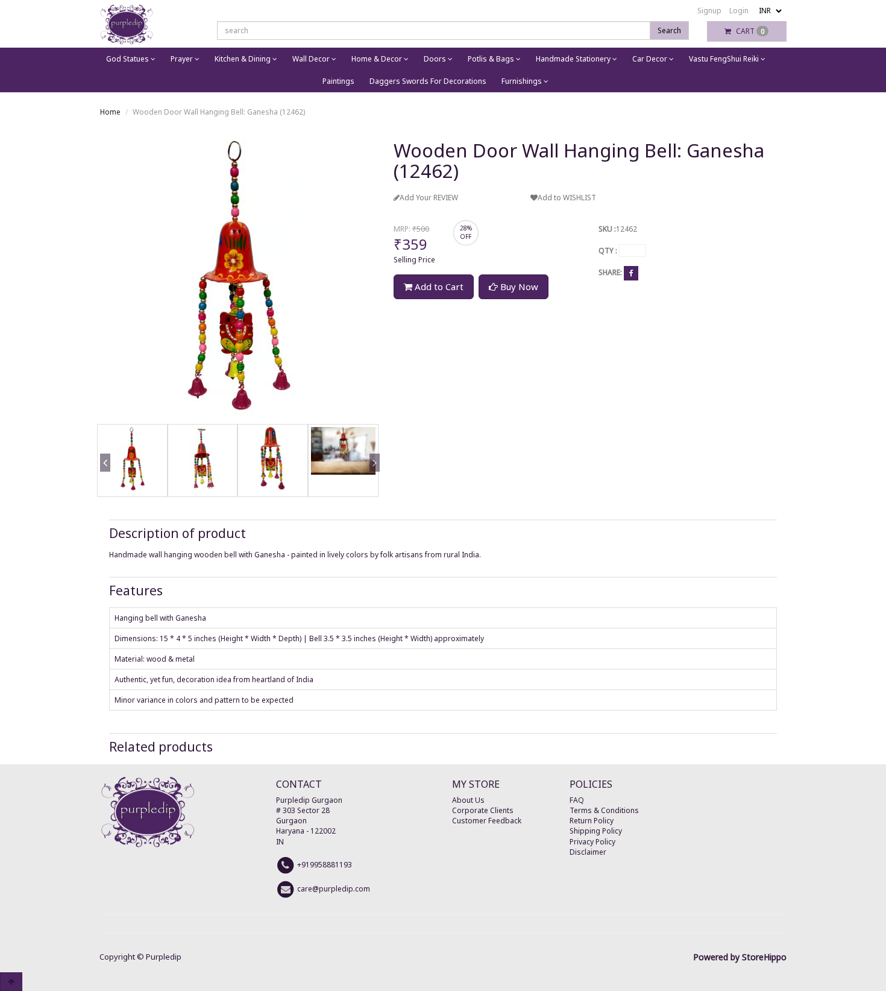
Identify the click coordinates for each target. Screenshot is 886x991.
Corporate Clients (483, 810)
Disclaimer (588, 852)
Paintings (338, 81)
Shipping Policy (596, 831)
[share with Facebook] (631, 273)
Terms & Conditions (604, 810)
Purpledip (163, 956)
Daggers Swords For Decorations (427, 81)
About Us (468, 800)
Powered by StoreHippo (740, 957)
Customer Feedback (486, 820)
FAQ (577, 800)
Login (739, 10)
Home (110, 112)
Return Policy (592, 820)
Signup (709, 10)
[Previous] (103, 480)
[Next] (372, 480)
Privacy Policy (592, 842)
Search (669, 30)
